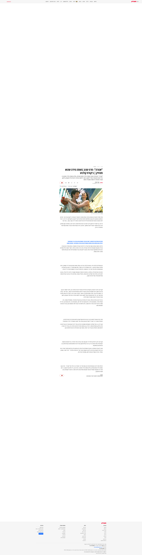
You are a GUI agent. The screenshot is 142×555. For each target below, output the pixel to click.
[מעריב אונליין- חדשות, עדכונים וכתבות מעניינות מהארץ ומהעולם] (133, 1)
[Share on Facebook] (75, 183)
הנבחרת (91, 1)
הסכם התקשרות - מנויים (39, 528)
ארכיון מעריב (84, 537)
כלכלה (87, 1)
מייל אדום (84, 530)
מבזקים (105, 528)
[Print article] (66, 183)
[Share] (77, 183)
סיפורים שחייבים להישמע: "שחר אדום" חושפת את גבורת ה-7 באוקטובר (85, 241)
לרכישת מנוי (9, 1)
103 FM (64, 531)
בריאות (70, 1)
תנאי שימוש (41, 527)
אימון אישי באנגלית (62, 527)
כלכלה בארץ (104, 530)
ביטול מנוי (84, 540)
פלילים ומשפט (65, 1)
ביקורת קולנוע (100, 375)
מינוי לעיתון (84, 536)
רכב (61, 1)
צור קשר (84, 527)
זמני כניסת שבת (52, 1)
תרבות (80, 1)
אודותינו (84, 539)
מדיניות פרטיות (40, 530)
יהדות (105, 537)
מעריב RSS (84, 531)
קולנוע (95, 166)
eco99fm (63, 533)
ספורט (84, 1)
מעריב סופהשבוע (83, 533)
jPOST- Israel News (61, 528)
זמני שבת (63, 536)
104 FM (64, 534)
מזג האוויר (104, 539)
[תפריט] (137, 1)
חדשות (95, 1)
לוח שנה (47, 1)
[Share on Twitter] (72, 183)
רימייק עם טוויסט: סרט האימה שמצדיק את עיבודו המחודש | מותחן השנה (85, 243)
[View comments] (62, 183)
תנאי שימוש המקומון (40, 531)
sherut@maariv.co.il (98, 547)
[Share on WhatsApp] (69, 183)
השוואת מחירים (63, 537)
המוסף (85, 534)
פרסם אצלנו (84, 528)
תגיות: (101, 374)
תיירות (58, 1)
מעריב (102, 166)
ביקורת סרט (88, 375)
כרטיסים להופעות (103, 540)
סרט (92, 375)
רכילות (74, 1)
